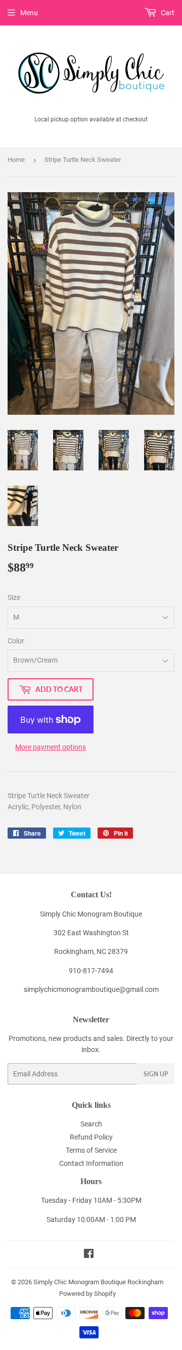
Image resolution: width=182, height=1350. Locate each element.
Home (16, 159)
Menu (29, 13)
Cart (166, 13)
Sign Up (156, 1074)
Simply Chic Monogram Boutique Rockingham (98, 1282)
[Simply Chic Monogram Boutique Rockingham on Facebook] (88, 1255)
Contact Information (91, 1163)
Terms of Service (91, 1150)
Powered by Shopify (87, 1293)
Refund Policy (91, 1137)
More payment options (50, 747)
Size (14, 597)
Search (91, 1124)
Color (16, 641)
